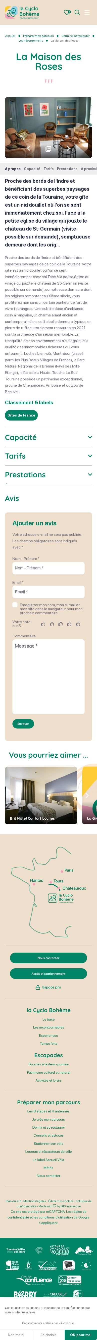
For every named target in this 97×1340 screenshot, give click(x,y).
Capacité (32, 169)
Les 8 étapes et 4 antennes (48, 1111)
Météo (48, 1168)
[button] (68, 148)
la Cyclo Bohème (49, 1010)
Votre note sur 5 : (21, 624)
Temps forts (48, 1043)
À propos (13, 169)
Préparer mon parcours (38, 36)
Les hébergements (31, 40)
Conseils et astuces (49, 1135)
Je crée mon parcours (48, 1119)
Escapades (48, 1055)
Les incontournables (48, 1027)
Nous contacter (48, 1176)
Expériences (48, 1035)
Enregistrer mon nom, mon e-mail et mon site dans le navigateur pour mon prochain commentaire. (51, 609)
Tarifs (49, 169)
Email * (18, 582)
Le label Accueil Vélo (48, 1160)
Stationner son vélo (48, 1144)
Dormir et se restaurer (75, 36)
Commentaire (24, 636)
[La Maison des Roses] (48, 127)
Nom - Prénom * (26, 558)
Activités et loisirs (49, 1080)
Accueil (10, 36)
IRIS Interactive (71, 1206)
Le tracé (49, 1019)
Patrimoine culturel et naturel (48, 1072)
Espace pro (51, 987)
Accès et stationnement (48, 973)
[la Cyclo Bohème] (22, 12)
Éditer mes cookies (60, 1201)
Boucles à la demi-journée (49, 1064)
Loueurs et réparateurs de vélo (48, 1152)
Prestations (67, 169)
